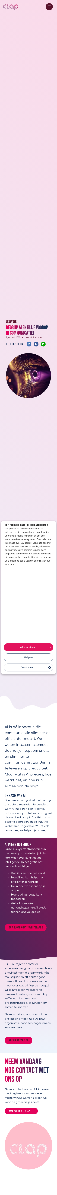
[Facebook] (36, 344)
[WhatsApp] (43, 344)
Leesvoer (11, 322)
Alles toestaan (27, 647)
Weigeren (28, 657)
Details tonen (27, 667)
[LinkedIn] (29, 344)
